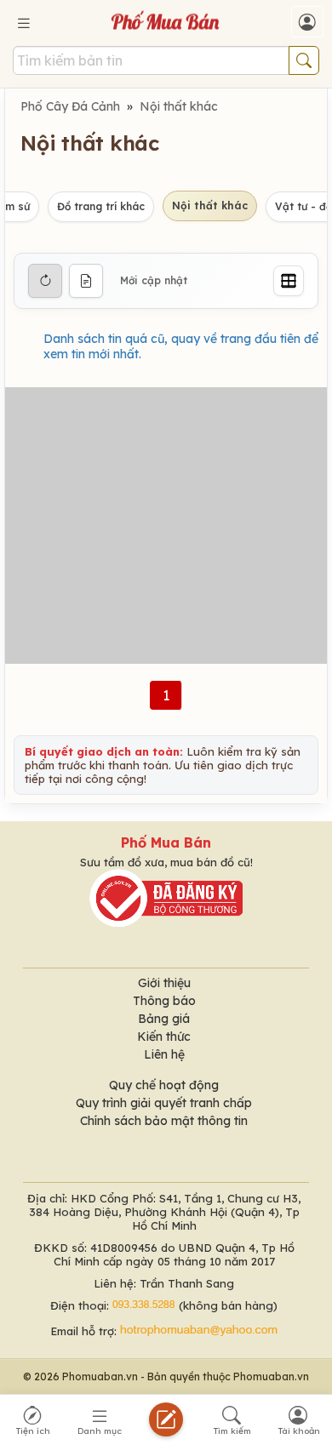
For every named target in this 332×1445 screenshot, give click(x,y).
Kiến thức (164, 1036)
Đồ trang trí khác (101, 206)
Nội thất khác (179, 106)
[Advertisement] (166, 525)
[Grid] (289, 281)
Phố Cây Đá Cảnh (70, 106)
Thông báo (164, 1000)
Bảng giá (164, 1018)
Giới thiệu (164, 983)
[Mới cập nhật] (45, 281)
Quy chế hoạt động (164, 1085)
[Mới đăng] (86, 281)
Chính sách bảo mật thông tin (164, 1120)
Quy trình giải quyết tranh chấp (164, 1103)
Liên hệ (164, 1054)
